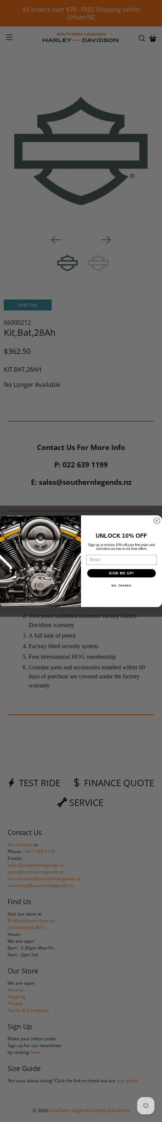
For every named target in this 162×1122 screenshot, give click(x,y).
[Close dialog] (157, 520)
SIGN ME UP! (121, 573)
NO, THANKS (121, 585)
